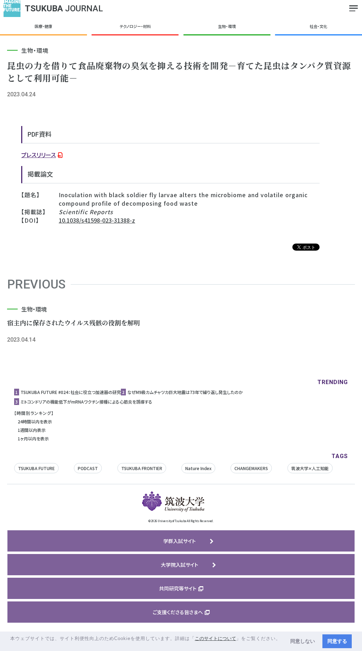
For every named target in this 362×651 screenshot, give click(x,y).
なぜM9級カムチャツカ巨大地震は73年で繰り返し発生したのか (185, 392)
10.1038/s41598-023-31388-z (97, 220)
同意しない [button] (302, 641)
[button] (11, 645)
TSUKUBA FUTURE (36, 468)
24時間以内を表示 (35, 421)
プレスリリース (38, 154)
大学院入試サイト (179, 564)
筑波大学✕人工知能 (310, 468)
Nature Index (198, 468)
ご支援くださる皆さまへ (178, 612)
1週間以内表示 (32, 430)
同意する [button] (337, 641)
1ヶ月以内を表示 (33, 438)
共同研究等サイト (178, 588)
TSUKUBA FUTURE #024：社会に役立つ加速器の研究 (71, 392)
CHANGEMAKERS (251, 468)
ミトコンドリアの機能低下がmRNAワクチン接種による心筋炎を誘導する (86, 402)
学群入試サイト (179, 540)
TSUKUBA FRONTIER (141, 468)
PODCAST (88, 468)
